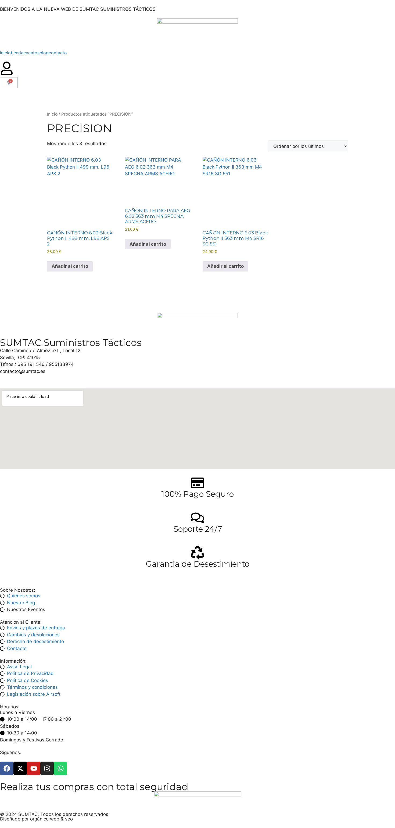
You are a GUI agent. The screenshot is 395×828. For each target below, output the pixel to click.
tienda (17, 53)
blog (44, 53)
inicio (5, 53)
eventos (31, 53)
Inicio (52, 114)
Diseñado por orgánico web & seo (36, 819)
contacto (58, 53)
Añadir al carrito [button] (70, 266)
